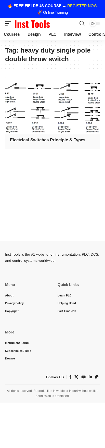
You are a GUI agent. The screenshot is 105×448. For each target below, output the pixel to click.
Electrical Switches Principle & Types (47, 140)
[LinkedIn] (90, 377)
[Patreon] (97, 377)
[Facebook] (70, 377)
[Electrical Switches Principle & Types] (52, 106)
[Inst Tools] (32, 23)
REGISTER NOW (82, 6)
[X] (76, 377)
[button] (9, 23)
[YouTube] (83, 377)
